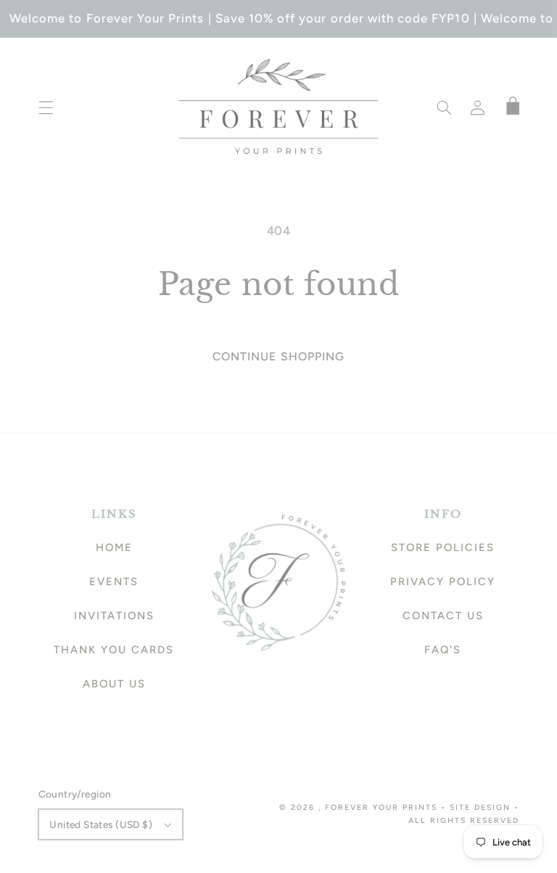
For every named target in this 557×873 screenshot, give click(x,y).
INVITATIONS (114, 615)
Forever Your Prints (381, 807)
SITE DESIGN (480, 807)
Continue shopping (278, 356)
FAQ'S (442, 649)
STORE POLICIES (443, 547)
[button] (45, 107)
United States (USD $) (100, 824)
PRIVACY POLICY (442, 581)
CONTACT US (443, 615)
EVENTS (114, 581)
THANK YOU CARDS (114, 649)
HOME (114, 547)
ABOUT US (114, 683)
